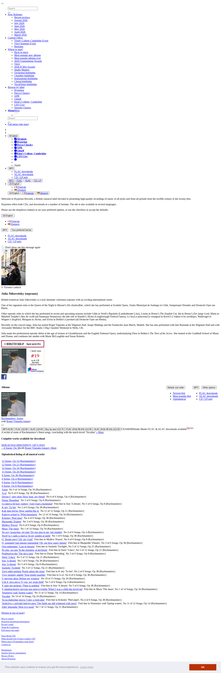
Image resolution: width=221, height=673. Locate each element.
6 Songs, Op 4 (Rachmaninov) (17, 479)
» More (100, 432)
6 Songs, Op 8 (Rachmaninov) (17, 482)
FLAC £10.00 (21, 429)
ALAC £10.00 (36, 429)
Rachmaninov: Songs (12, 418)
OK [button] (202, 667)
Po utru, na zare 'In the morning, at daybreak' (25, 550)
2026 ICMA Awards (24, 66)
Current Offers (15, 37)
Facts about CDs (8, 636)
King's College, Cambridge (28, 101)
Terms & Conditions (10, 627)
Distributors (6, 650)
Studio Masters (21, 69)
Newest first (179, 393)
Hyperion (19, 90)
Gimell (17, 99)
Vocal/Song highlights (25, 84)
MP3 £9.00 (8, 429)
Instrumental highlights (26, 78)
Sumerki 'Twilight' (11, 567)
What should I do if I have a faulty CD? (18, 638)
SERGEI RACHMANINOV (23, 445)
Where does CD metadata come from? (17, 641)
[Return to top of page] (13, 613)
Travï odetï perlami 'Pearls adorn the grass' (23, 571)
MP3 (11, 168)
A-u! (4, 493)
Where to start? (15, 49)
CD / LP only (21, 177)
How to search (7, 618)
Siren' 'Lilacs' (8, 557)
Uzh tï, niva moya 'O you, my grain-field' (23, 582)
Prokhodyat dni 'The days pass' (17, 553)
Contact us (6, 644)
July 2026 (19, 23)
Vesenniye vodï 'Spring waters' (17, 592)
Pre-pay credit (7, 624)
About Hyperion (8, 658)
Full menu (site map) (18, 124)
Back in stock (21, 52)
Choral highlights (23, 81)
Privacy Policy (7, 656)
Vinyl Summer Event (25, 43)
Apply (17, 165)
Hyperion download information (15, 621)
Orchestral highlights (24, 72)
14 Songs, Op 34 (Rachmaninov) (19, 468)
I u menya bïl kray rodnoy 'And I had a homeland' (27, 503)
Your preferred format (21, 230)
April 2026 (19, 32)
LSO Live (19, 104)
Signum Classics (22, 107)
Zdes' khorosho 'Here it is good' (18, 607)
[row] (110, 413)
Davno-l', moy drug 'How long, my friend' (23, 496)
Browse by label (16, 87)
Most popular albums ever (27, 58)
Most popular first (182, 396)
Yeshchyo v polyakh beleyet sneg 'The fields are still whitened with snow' (39, 603)
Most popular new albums (27, 55)
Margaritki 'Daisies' (12, 521)
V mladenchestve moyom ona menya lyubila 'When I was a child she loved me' (42, 589)
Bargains (18, 46)
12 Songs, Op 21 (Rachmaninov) (19, 464)
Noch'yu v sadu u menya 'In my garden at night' (26, 535)
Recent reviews (22, 17)
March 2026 (20, 34)
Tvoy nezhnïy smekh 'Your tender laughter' (24, 575)
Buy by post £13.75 (54, 429)
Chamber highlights (24, 75)
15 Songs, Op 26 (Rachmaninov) (19, 471)
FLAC (19, 180)
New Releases (15, 14)
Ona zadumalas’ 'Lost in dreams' (18, 546)
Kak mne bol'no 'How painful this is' (20, 511)
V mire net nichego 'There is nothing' (21, 585)
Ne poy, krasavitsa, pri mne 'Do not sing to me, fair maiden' (32, 532)
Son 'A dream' (9, 560)
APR (16, 96)
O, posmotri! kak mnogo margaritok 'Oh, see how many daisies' (34, 543)
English (15, 193)
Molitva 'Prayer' (10, 525)
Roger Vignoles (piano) (18, 421)
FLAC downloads (23, 171)
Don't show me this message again (22, 247)
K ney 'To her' (9, 507)
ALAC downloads (23, 174)
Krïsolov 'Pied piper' (12, 518)
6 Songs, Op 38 (12, 448)
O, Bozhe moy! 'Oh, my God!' (17, 539)
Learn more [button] (86, 667)
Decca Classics (22, 93)
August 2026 (21, 20)
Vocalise (6, 596)
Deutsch (21, 190)
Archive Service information (13, 653)
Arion (5, 489)
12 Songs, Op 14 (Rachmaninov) (19, 461)
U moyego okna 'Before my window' (21, 578)
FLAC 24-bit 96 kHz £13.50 (79, 429)
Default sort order (176, 387)
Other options (209, 387)
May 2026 (19, 29)
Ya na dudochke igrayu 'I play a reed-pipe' (23, 599)
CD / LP (37, 180)
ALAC (28, 180)
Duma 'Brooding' (10, 500)
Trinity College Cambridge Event (31, 40)
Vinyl (17, 64)
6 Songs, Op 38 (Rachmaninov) (18, 475)
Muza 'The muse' (10, 528)
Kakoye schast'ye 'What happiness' (19, 514)
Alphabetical (179, 399)
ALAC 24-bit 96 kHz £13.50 (107, 429)
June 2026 (19, 26)
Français (21, 187)
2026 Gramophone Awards (28, 61)
